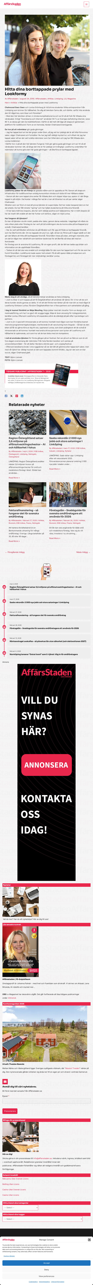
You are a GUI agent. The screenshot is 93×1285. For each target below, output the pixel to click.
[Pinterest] (17, 396)
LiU (65, 99)
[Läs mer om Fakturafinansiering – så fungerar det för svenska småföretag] (27, 494)
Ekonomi (12, 523)
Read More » (14, 478)
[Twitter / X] (11, 396)
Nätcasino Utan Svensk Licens (15, 1179)
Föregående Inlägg (15, 552)
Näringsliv (32, 454)
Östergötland (14, 457)
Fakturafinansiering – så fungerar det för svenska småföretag (24, 513)
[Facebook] (6, 396)
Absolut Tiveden (72, 1068)
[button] (89, 1240)
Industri (52, 451)
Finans (28, 523)
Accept (46, 1263)
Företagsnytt (14, 454)
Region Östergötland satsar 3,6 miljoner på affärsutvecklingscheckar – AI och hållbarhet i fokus (27, 443)
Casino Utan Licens (10, 1195)
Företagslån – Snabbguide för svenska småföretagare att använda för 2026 (67, 513)
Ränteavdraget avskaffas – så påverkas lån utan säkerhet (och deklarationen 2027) (48, 641)
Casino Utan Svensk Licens (14, 1189)
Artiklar (50, 99)
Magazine (71, 99)
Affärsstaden (40, 99)
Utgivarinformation (57, 1282)
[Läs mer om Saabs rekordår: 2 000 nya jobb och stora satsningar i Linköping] (68, 422)
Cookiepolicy (33, 1282)
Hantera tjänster (9, 1256)
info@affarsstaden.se (42, 1158)
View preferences (46, 1276)
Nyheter (68, 451)
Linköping (58, 99)
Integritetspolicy (44, 1282)
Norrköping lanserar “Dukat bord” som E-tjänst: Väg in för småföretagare (44, 654)
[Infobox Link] (46, 905)
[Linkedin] (22, 396)
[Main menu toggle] (86, 4)
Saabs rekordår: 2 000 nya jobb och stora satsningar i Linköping (66, 441)
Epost (5, 1096)
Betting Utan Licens (10, 1184)
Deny (46, 1269)
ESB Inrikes (38, 451)
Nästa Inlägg (83, 552)
